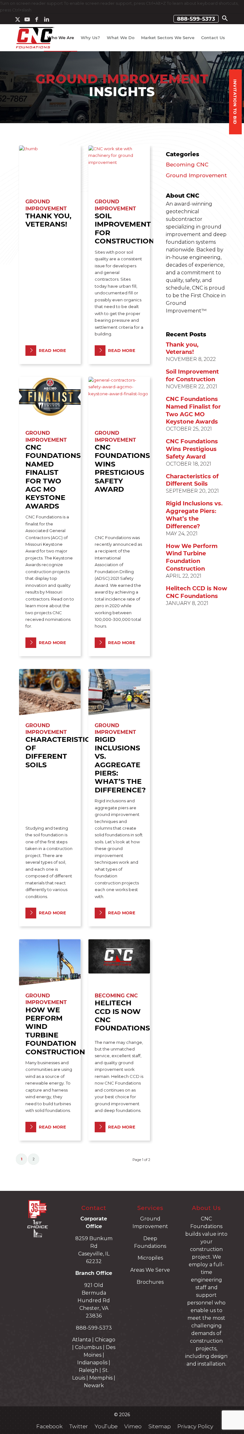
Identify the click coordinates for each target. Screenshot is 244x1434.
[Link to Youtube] (27, 19)
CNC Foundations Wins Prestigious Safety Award (122, 468)
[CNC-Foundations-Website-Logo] (35, 37)
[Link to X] (17, 19)
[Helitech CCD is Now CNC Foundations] (119, 962)
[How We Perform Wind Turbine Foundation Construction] (50, 962)
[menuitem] (196, 19)
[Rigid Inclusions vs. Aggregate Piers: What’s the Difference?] (119, 692)
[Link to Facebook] (36, 19)
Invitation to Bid (235, 101)
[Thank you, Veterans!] (50, 168)
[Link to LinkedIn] (46, 19)
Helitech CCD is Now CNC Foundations (122, 1015)
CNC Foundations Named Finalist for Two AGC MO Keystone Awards (53, 476)
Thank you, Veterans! (48, 220)
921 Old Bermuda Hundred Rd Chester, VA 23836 (94, 1300)
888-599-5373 (196, 19)
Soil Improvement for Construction (124, 228)
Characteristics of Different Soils (59, 752)
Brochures (150, 1282)
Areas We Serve (150, 1270)
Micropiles (150, 1258)
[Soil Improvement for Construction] (119, 168)
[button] (225, 19)
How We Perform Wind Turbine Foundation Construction (55, 1031)
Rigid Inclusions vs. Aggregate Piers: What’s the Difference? (120, 764)
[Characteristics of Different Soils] (50, 692)
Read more (52, 350)
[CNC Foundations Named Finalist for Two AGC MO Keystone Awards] (50, 400)
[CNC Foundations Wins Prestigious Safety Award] (119, 400)
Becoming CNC (116, 996)
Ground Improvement (196, 175)
